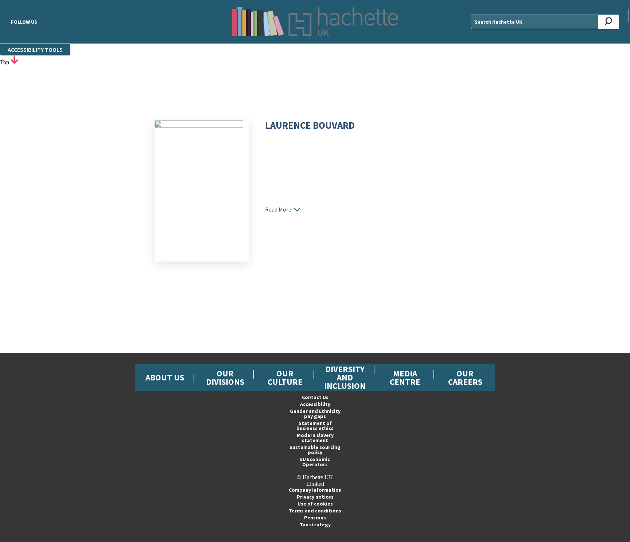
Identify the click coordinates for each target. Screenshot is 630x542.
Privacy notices (315, 496)
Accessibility (315, 404)
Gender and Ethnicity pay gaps (315, 413)
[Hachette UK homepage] (315, 21)
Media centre (405, 377)
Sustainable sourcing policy (315, 450)
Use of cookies (315, 503)
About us (164, 377)
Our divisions (225, 377)
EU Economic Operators (315, 462)
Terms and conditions (315, 510)
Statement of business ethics (315, 425)
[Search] (608, 22)
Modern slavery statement (315, 438)
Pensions (315, 517)
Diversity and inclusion (345, 377)
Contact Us (315, 397)
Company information (315, 490)
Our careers (465, 377)
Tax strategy (315, 524)
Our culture (285, 377)
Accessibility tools (35, 49)
